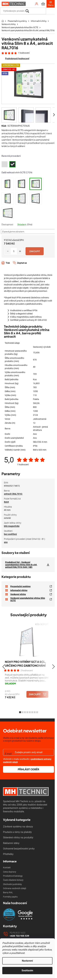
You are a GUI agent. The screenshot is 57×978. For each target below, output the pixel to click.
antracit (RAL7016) (13, 494)
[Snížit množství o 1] (8, 251)
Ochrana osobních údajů (14, 888)
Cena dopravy (9, 872)
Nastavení (27, 960)
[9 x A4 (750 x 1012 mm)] (8, 198)
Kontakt (7, 867)
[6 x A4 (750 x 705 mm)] (22, 183)
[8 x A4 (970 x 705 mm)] (35, 183)
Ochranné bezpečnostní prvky (19, 848)
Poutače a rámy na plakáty (17, 832)
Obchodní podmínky (12, 884)
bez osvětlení (10, 534)
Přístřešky (8, 854)
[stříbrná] (5, 164)
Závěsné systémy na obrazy (18, 826)
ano (6, 542)
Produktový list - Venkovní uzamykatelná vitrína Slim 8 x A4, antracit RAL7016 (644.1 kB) (21, 564)
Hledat (50, 11)
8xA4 (6, 502)
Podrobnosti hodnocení (17, 58)
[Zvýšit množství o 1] (20, 251)
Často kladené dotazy (13, 880)
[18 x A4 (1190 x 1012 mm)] (8, 213)
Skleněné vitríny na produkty (18, 837)
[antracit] (12, 164)
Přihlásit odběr (28, 769)
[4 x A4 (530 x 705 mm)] (8, 183)
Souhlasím (27, 970)
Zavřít (17, 266)
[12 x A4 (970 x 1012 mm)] (22, 198)
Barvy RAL (8, 892)
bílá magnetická (11, 526)
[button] (4, 666)
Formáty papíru (10, 896)
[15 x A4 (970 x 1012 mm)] (35, 198)
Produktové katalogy (13, 876)
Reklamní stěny (11, 843)
